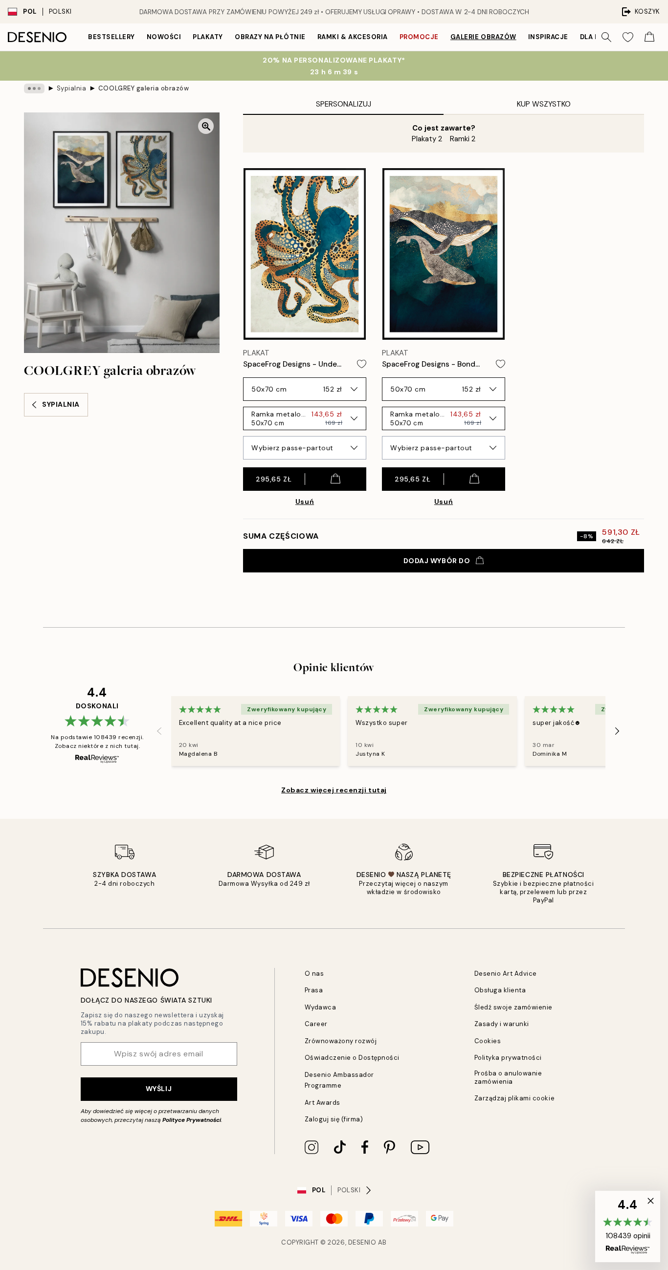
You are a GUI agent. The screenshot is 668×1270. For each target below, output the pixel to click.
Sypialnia (72, 88)
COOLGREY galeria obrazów (143, 88)
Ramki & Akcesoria (352, 37)
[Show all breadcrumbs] (34, 88)
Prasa (314, 990)
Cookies (487, 1041)
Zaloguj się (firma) (334, 1119)
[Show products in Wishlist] (628, 37)
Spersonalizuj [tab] (343, 104)
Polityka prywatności (508, 1057)
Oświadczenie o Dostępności (352, 1057)
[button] (627, 1226)
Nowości (164, 37)
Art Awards (322, 1102)
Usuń (304, 501)
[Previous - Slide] (159, 731)
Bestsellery (111, 37)
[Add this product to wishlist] (361, 364)
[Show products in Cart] (649, 37)
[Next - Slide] (617, 731)
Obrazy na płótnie (270, 37)
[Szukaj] (606, 37)
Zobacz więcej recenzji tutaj (334, 790)
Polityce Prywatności (191, 1120)
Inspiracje (548, 37)
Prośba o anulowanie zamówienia (508, 1077)
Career (316, 1024)
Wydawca (320, 1007)
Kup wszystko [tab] (544, 104)
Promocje (419, 37)
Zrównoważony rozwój (341, 1041)
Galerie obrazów (483, 37)
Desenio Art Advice (505, 973)
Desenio (362, 1242)
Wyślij (159, 1088)
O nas (314, 973)
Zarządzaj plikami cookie (514, 1098)
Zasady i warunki (501, 1024)
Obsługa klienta (500, 990)
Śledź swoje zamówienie (513, 1007)
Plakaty (208, 37)
